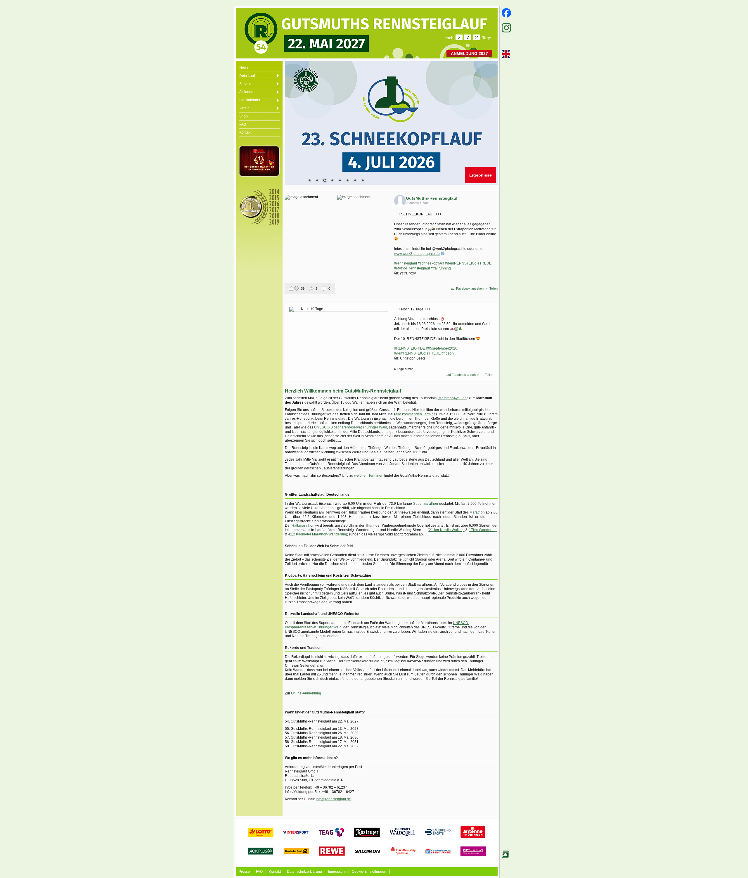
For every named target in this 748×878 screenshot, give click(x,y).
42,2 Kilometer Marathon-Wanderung (317, 534)
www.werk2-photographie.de (417, 254)
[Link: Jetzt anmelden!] (391, 123)
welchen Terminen (368, 475)
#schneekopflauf (431, 263)
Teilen (493, 288)
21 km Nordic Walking (446, 530)
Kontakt (275, 872)
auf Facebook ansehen (467, 288)
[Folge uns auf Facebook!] (505, 13)
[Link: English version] (505, 54)
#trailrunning (441, 268)
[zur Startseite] (294, 30)
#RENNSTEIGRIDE (409, 348)
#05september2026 (441, 348)
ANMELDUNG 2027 (469, 53)
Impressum (337, 872)
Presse (244, 872)
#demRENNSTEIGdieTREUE (468, 263)
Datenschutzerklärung (304, 872)
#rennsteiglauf (405, 263)
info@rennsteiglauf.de (333, 799)
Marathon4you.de (453, 398)
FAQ (259, 872)
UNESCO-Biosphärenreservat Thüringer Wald (350, 427)
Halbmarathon (303, 525)
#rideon (447, 353)
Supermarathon (425, 504)
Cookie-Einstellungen (369, 872)
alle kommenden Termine (415, 414)
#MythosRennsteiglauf (412, 268)
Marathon (477, 512)
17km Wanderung (483, 530)
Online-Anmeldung (306, 693)
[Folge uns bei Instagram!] (505, 27)
